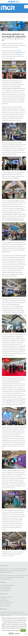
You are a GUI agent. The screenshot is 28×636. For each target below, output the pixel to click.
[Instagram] (19, 2)
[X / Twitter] (11, 2)
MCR (4, 40)
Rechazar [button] (11, 633)
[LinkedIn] (14, 2)
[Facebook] (9, 2)
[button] (26, 6)
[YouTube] (16, 2)
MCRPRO (17, 52)
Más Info (17, 633)
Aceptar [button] (23, 630)
